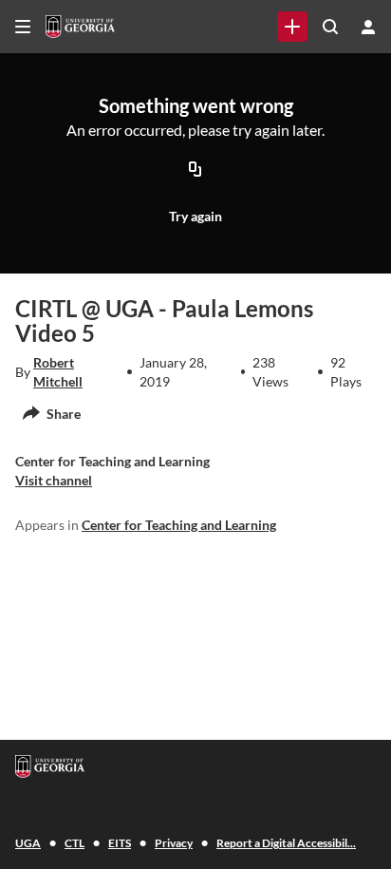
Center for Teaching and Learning (179, 525)
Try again (195, 216)
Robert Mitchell (58, 371)
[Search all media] (330, 26)
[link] (292, 26)
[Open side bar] (23, 26)
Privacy (174, 843)
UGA (28, 843)
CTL (74, 843)
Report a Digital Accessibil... (286, 843)
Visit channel (53, 480)
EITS (119, 843)
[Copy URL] (195, 171)
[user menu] (368, 26)
